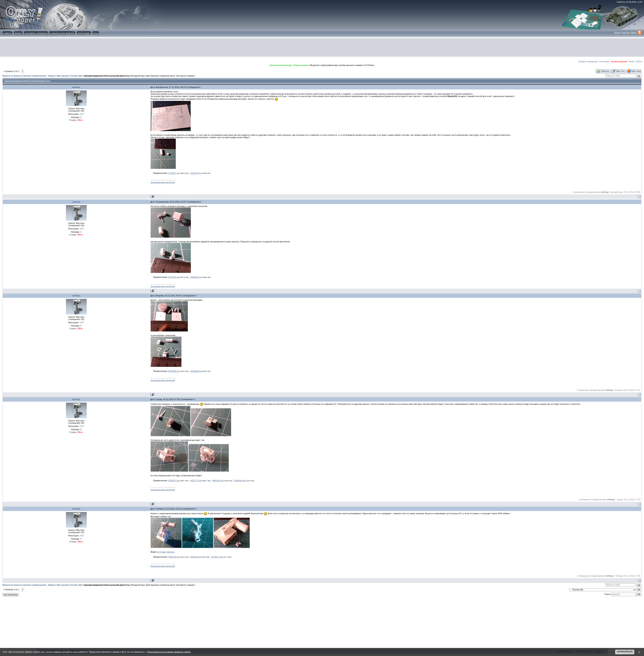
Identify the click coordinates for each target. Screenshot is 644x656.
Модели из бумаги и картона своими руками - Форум (29, 76)
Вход (95, 33)
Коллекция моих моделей (163, 182)
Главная (7, 33)
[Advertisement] (322, 47)
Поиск (632, 61)
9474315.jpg (174, 277)
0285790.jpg (174, 557)
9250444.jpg (196, 557)
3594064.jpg (240, 480)
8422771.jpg (196, 480)
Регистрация (84, 33)
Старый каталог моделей (62, 33)
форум (18, 33)
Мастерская (63, 76)
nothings (76, 87)
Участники (604, 61)
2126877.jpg (174, 173)
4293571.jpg (174, 480)
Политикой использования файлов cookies (169, 652)
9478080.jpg (174, 371)
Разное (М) (76, 76)
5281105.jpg (196, 173)
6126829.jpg (196, 371)
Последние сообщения (36, 33)
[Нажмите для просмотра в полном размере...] (171, 130)
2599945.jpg (196, 277)
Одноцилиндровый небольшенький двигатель (107, 76)
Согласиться (625, 651)
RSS (638, 61)
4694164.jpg (218, 480)
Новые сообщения (589, 61)
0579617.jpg (217, 557)
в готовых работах (166, 552)
